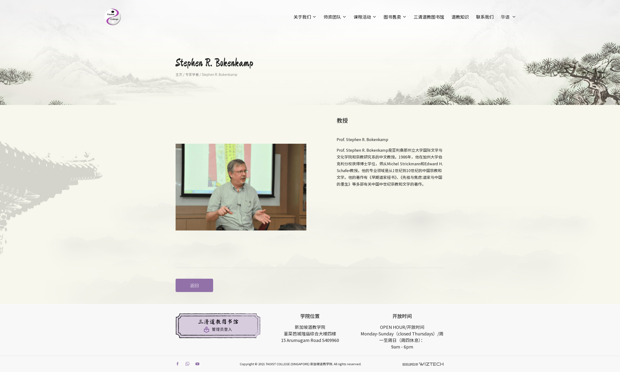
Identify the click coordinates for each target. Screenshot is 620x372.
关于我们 (302, 17)
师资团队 (332, 17)
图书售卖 (392, 17)
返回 (194, 285)
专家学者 (192, 74)
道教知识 (460, 17)
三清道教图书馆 (429, 17)
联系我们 (485, 17)
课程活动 (362, 17)
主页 (179, 74)
